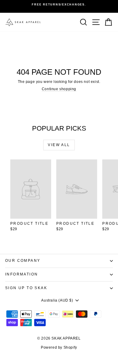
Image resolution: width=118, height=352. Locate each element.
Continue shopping (59, 89)
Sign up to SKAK (26, 288)
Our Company (22, 260)
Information (21, 274)
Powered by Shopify (59, 347)
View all (59, 145)
